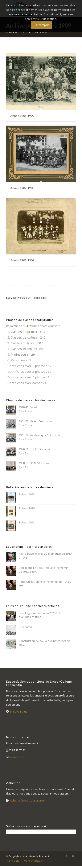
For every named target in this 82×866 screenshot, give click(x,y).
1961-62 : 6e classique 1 (39, 435)
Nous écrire (16, 757)
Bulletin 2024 (27, 508)
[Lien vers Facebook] (66, 856)
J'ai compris (41, 25)
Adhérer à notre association (28, 800)
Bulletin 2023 (27, 522)
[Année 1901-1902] (41, 226)
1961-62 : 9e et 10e (36, 421)
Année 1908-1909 (22, 115)
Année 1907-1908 (22, 188)
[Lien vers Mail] (73, 856)
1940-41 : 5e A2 (28, 407)
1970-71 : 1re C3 (34, 449)
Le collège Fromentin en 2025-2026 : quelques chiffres (41, 615)
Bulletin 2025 (27, 494)
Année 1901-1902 (22, 260)
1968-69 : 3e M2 (34, 463)
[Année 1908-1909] (41, 81)
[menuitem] (13, 861)
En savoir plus (18, 711)
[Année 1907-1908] (41, 154)
